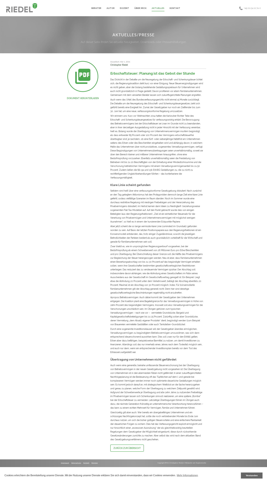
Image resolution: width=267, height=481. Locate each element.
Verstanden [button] (252, 475)
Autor (111, 8)
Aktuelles (158, 8)
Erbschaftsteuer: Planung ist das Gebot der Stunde (152, 73)
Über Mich (140, 8)
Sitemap (94, 463)
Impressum (65, 463)
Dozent (124, 8)
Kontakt (175, 8)
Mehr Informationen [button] (187, 475)
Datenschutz (76, 463)
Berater (96, 8)
